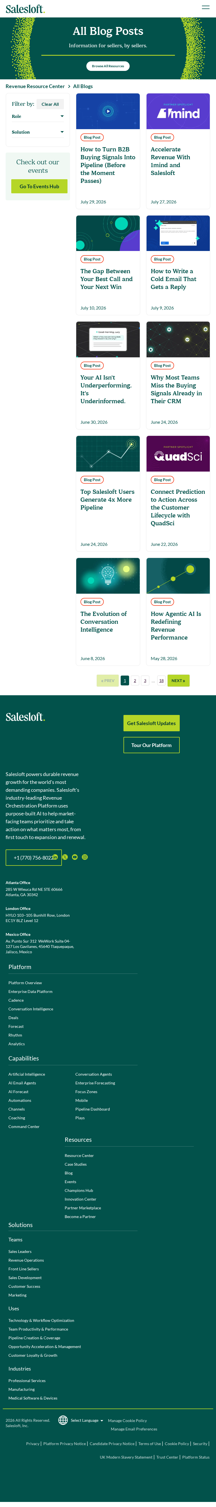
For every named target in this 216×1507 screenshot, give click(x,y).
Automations (19, 1100)
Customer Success (24, 1286)
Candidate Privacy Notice (112, 1443)
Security (200, 1443)
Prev (107, 680)
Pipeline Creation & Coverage (34, 1337)
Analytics (16, 1043)
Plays (80, 1117)
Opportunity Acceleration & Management (44, 1346)
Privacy (33, 1443)
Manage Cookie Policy (127, 1420)
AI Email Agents (22, 1082)
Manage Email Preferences (134, 1429)
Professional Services (27, 1380)
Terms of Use (149, 1443)
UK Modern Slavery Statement (126, 1457)
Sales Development (25, 1277)
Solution (21, 132)
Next (178, 680)
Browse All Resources (108, 66)
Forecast (16, 1026)
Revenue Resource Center (35, 86)
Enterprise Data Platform (30, 991)
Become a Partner (80, 1216)
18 (161, 680)
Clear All (50, 104)
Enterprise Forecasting (95, 1082)
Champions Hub (79, 1190)
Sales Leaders (20, 1251)
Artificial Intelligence (26, 1074)
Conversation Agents (93, 1074)
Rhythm (15, 1035)
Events (70, 1181)
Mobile (81, 1100)
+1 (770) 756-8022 (34, 858)
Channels (16, 1109)
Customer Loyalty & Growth (32, 1355)
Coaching (16, 1117)
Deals (13, 1017)
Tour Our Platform (151, 745)
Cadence (16, 1000)
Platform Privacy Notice (64, 1443)
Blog (69, 1172)
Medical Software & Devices (32, 1398)
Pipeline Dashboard (92, 1109)
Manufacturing (21, 1389)
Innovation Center (80, 1199)
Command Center (24, 1126)
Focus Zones (86, 1091)
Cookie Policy (177, 1443)
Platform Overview (25, 982)
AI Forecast (18, 1091)
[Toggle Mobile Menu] (206, 7)
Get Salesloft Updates (151, 723)
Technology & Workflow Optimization (41, 1320)
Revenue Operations (26, 1260)
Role (16, 116)
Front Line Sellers (23, 1268)
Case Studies (76, 1164)
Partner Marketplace (83, 1207)
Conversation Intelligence (30, 1008)
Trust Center (167, 1457)
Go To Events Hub (39, 186)
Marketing (17, 1295)
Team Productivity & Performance (38, 1329)
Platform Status (196, 1457)
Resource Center (79, 1155)
